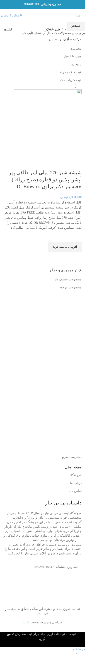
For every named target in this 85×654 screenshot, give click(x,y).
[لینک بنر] (42, 327)
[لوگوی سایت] (42, 15)
